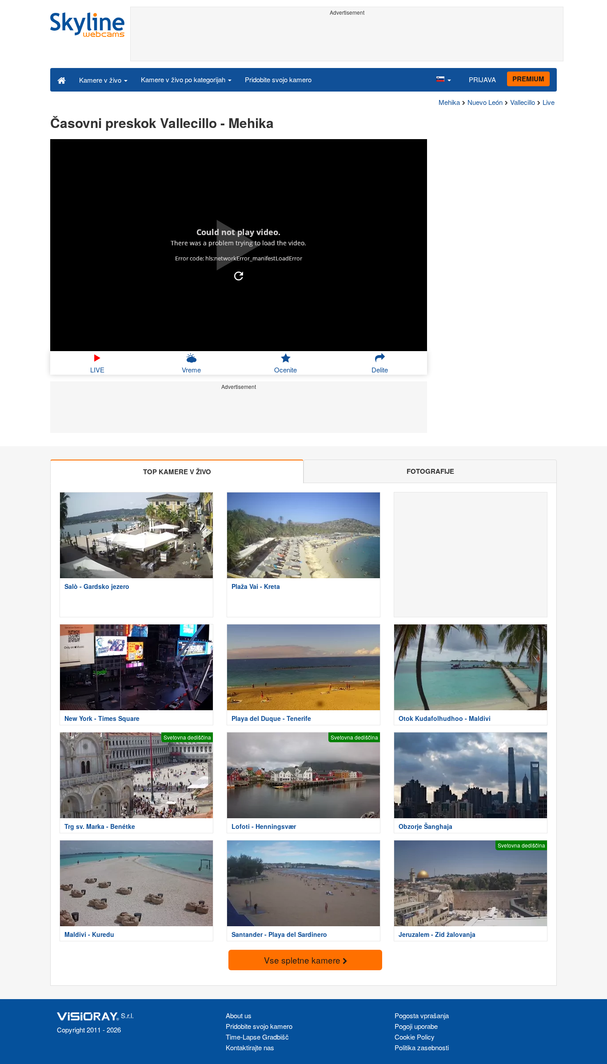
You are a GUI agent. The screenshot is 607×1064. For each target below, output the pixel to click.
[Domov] (61, 79)
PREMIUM (528, 79)
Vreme (191, 369)
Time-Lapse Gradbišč (257, 1036)
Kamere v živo (101, 79)
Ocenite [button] (285, 369)
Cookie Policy (415, 1036)
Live (549, 102)
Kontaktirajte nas (250, 1047)
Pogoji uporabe (416, 1026)
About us (239, 1015)
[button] (443, 79)
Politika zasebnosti (422, 1047)
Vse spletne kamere (303, 960)
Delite (379, 369)
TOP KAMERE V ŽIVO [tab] (177, 471)
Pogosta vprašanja (422, 1015)
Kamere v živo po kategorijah (184, 79)
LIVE (97, 369)
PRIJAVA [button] (482, 79)
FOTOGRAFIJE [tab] (430, 471)
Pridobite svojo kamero (278, 79)
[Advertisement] (347, 39)
